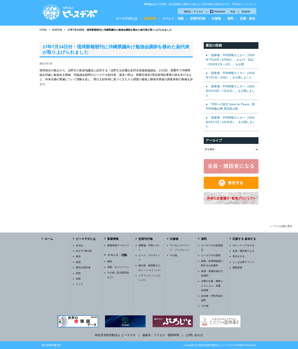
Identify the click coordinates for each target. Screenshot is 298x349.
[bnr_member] (231, 172)
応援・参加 (247, 18)
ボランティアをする (243, 245)
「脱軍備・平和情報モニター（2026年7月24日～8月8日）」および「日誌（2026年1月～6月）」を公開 (230, 60)
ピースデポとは (126, 18)
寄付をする (239, 256)
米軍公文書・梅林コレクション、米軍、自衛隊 (212, 286)
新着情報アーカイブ (118, 245)
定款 (78, 273)
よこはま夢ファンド (243, 262)
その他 (173, 255)
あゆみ (79, 245)
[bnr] (231, 203)
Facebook (219, 11)
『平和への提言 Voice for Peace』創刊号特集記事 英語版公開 (230, 106)
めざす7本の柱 (84, 250)
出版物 (216, 18)
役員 (78, 262)
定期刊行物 (197, 18)
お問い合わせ (194, 335)
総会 (78, 256)
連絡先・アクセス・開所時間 (160, 335)
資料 (230, 18)
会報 (78, 278)
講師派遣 (237, 267)
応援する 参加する (244, 238)
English (246, 11)
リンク (79, 284)
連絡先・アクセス (193, 11)
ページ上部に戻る (281, 226)
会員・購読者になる (243, 250)
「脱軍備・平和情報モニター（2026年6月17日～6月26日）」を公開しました (230, 122)
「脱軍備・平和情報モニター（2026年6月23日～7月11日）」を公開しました (230, 91)
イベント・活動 (173, 18)
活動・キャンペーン (118, 267)
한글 (232, 11)
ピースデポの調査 (211, 255)
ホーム (49, 238)
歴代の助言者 (83, 267)
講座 (109, 261)
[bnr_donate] (231, 187)
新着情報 (150, 18)
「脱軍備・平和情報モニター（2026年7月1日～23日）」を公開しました (230, 75)
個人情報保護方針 (51, 345)
